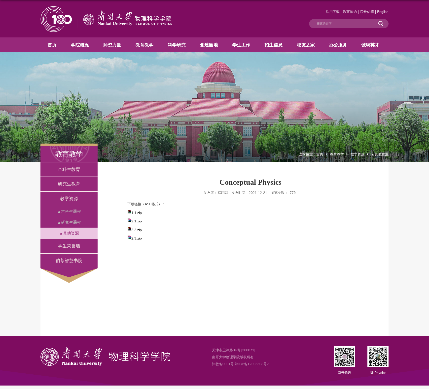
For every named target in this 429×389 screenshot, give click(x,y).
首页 (52, 44)
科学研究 (177, 44)
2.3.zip (136, 238)
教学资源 (357, 154)
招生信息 (274, 44)
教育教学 (144, 44)
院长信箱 (367, 12)
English (383, 12)
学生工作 (241, 44)
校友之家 (306, 44)
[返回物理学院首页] (106, 8)
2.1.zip (136, 221)
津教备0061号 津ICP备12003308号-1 (241, 364)
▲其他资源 (380, 154)
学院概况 (80, 44)
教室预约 (350, 12)
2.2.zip (136, 230)
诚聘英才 (370, 44)
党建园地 (209, 44)
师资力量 (112, 44)
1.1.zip (136, 213)
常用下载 (333, 12)
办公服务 (338, 44)
